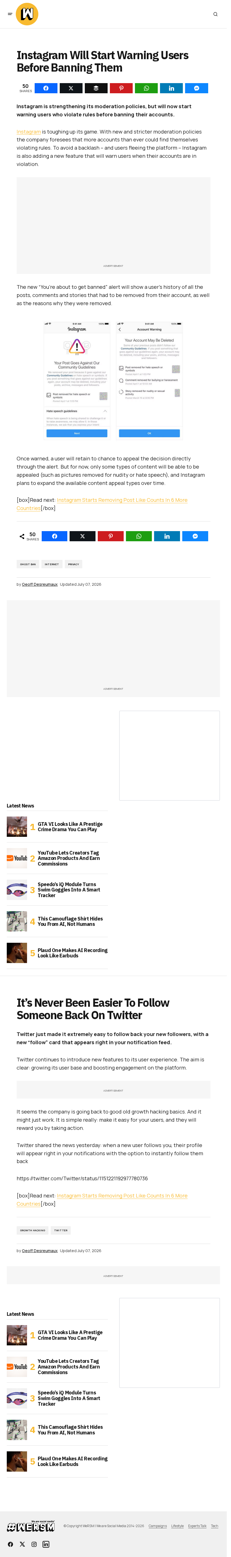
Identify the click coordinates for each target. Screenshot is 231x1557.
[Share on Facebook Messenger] (195, 536)
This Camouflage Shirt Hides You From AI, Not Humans (70, 921)
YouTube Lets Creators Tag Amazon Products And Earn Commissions (69, 858)
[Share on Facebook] (55, 536)
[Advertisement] (113, 223)
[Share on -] (46, 88)
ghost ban (28, 564)
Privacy (73, 564)
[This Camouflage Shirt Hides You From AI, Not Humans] (17, 921)
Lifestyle (177, 1525)
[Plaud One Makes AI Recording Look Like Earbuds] (17, 953)
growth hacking (32, 1230)
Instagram (29, 131)
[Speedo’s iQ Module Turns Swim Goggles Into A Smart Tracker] (17, 890)
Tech (214, 1525)
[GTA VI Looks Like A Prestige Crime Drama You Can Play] (17, 827)
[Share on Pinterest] (111, 536)
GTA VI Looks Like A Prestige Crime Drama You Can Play (70, 827)
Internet (52, 564)
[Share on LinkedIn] (167, 536)
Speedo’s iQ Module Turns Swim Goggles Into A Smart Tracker (69, 890)
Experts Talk (197, 1525)
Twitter (60, 1230)
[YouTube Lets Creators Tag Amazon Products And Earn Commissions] (17, 858)
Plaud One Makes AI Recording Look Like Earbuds (73, 953)
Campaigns (158, 1525)
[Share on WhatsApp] (139, 536)
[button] (10, 14)
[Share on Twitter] (82, 536)
